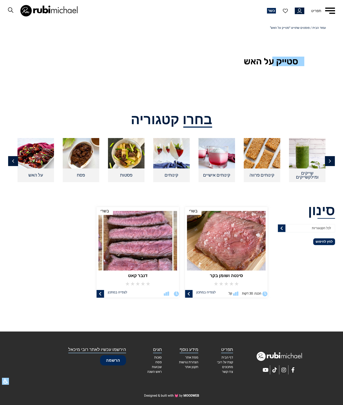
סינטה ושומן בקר (226, 275)
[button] (13, 161)
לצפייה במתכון (206, 292)
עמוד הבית (319, 28)
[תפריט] (330, 11)
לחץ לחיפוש (324, 242)
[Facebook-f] (293, 369)
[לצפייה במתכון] (189, 294)
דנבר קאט (137, 275)
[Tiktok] (274, 369)
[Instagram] (283, 369)
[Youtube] (265, 369)
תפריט (316, 11)
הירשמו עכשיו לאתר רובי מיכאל (97, 349)
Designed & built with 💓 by (171, 395)
